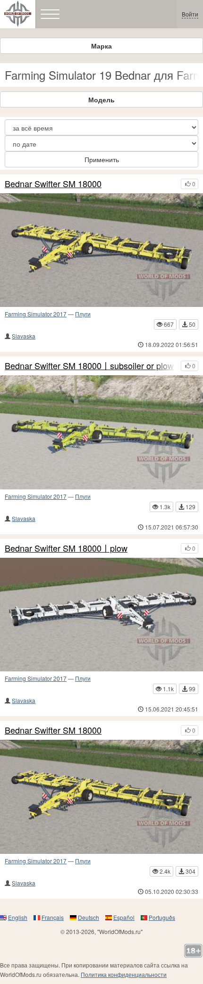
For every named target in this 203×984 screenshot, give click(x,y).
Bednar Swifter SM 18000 (53, 184)
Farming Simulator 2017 (36, 314)
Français (53, 917)
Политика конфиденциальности (124, 974)
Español (124, 917)
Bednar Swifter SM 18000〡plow (66, 548)
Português (162, 917)
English (17, 917)
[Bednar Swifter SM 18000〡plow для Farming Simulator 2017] (101, 615)
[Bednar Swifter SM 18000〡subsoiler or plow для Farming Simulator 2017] (101, 432)
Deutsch (88, 917)
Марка (101, 45)
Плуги (83, 314)
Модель (101, 99)
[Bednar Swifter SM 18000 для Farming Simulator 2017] (101, 250)
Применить (102, 159)
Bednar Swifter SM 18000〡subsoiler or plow (89, 366)
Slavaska (23, 336)
